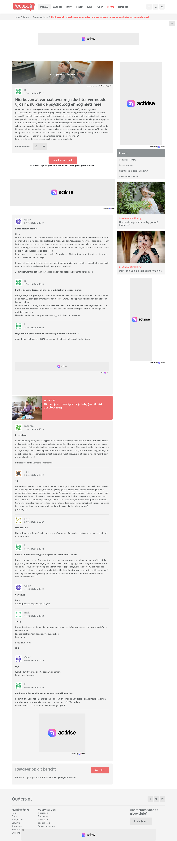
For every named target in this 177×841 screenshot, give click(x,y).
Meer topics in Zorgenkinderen (133, 170)
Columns (16, 822)
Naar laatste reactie (63, 160)
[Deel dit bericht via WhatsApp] (36, 146)
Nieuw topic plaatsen (129, 176)
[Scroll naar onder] (172, 23)
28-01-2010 (29, 475)
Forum (110, 6)
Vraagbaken (17, 819)
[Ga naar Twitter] (156, 799)
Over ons (16, 832)
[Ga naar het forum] (155, 7)
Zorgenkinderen (40, 16)
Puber (100, 6)
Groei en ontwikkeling (130, 218)
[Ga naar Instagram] (162, 799)
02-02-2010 (29, 660)
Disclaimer (43, 816)
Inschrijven (140, 821)
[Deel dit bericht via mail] (43, 146)
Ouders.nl (22, 799)
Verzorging (49, 400)
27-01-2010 (29, 93)
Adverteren (17, 826)
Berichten (16, 829)
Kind (89, 6)
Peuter (79, 6)
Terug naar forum (127, 159)
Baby (69, 6)
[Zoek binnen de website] (149, 7)
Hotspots (123, 6)
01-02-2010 (29, 589)
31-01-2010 (29, 548)
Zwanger (57, 6)
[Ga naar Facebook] (150, 799)
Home (17, 16)
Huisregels (43, 812)
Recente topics (126, 165)
